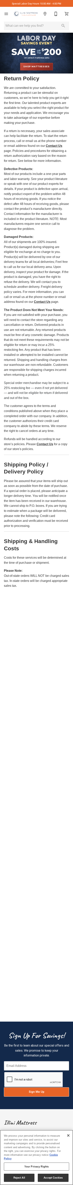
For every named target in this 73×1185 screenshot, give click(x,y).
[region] (36, 1157)
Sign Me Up (36, 1092)
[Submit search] (63, 25)
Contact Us (54, 145)
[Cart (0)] (66, 14)
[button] (6, 14)
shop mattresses (36, 66)
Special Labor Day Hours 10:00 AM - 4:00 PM (36, 3)
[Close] (68, 1135)
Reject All (19, 1177)
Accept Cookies (53, 1177)
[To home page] (25, 14)
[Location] (45, 14)
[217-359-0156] (56, 14)
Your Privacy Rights (36, 1166)
